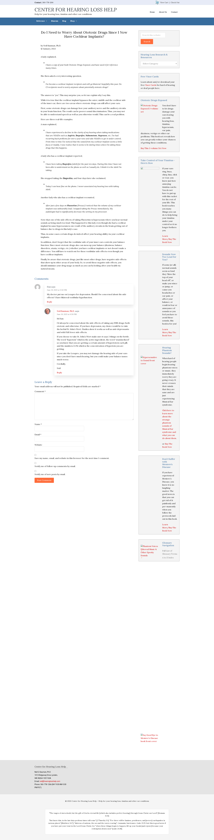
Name (38, 424)
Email (38, 434)
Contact (38, 2)
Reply (49, 302)
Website (38, 445)
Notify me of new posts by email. (50, 474)
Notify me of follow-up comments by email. (55, 466)
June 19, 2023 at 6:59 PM (67, 314)
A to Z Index (168, 557)
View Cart (164, 2)
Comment (40, 391)
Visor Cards (150, 85)
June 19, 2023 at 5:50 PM (57, 290)
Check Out (175, 2)
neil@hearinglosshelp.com (50, 781)
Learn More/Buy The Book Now (169, 239)
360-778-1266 (47, 2)
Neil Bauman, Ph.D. (66, 311)
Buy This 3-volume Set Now (153, 148)
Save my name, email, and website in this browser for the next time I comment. (72, 458)
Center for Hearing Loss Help (76, 9)
